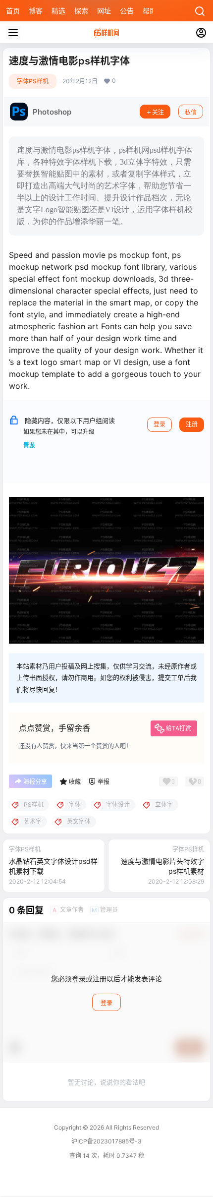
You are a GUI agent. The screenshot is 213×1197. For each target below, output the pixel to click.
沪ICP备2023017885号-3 (106, 1141)
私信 (191, 112)
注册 (192, 424)
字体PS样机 (33, 81)
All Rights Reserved (131, 1127)
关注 (158, 112)
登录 (159, 424)
